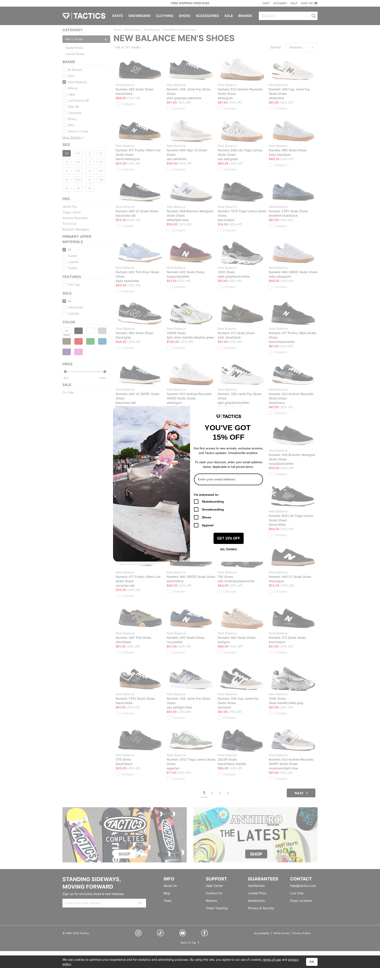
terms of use (272, 959)
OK (311, 962)
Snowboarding (213, 509)
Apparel (208, 525)
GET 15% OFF (228, 538)
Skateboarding (213, 501)
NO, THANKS (228, 549)
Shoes (206, 517)
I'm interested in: (206, 494)
